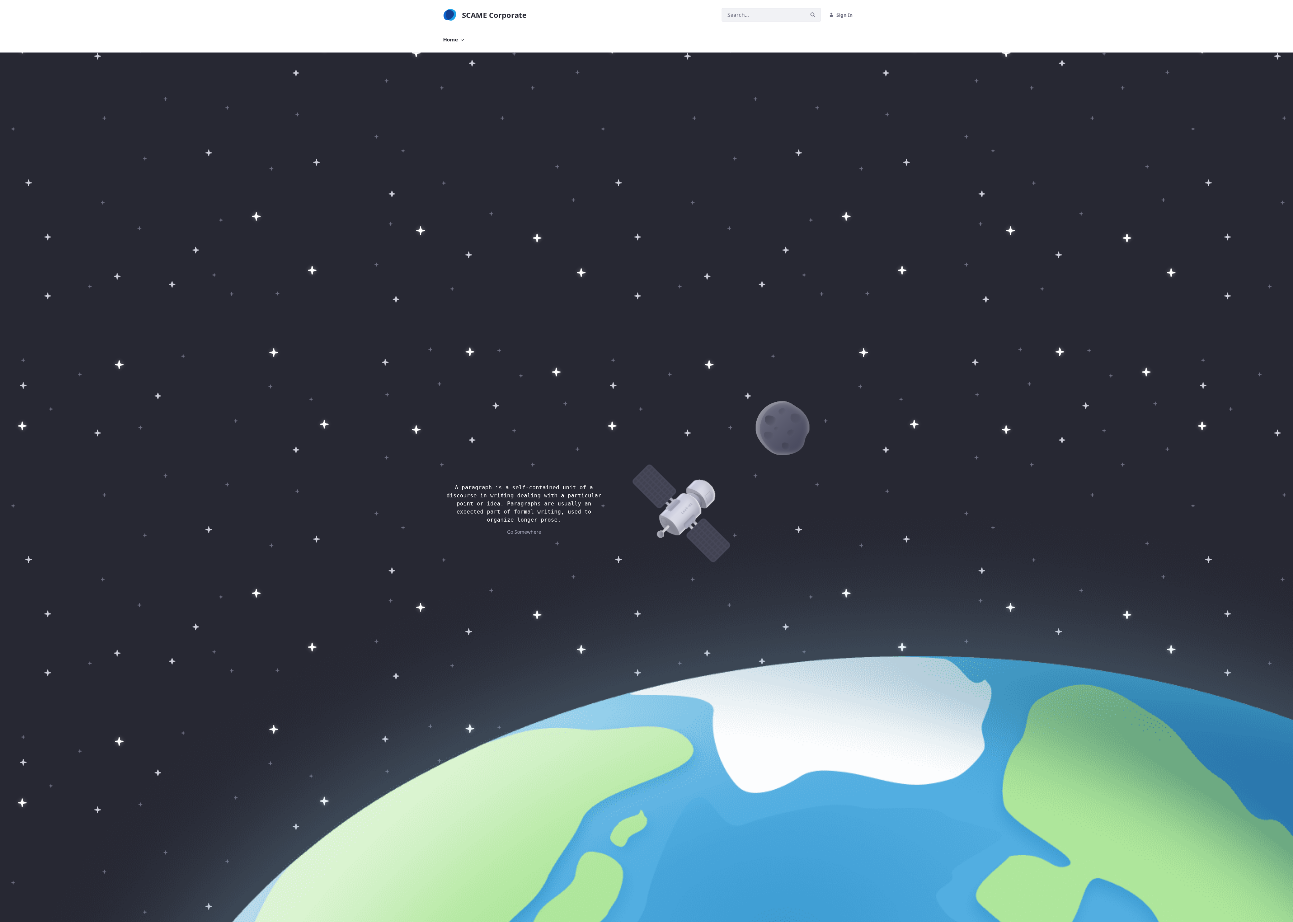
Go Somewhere (524, 532)
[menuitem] (453, 39)
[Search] (813, 15)
